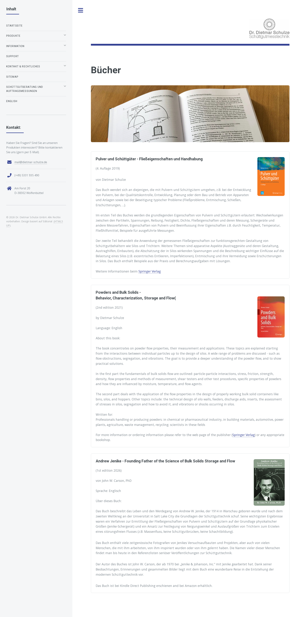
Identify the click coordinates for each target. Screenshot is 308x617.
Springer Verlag (149, 271)
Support (12, 56)
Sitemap (12, 76)
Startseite (14, 25)
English (11, 101)
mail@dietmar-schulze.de (30, 162)
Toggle (80, 10)
